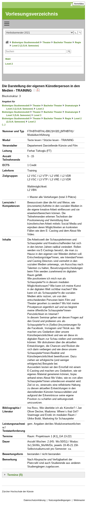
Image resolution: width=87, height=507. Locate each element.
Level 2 (9, 64)
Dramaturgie (71, 105)
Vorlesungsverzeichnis (31, 14)
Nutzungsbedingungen (60, 500)
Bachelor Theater (63, 42)
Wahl (8, 59)
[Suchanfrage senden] (69, 51)
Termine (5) (15, 474)
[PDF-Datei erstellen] (38, 90)
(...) (3, 124)
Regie (78, 42)
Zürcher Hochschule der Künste (18, 491)
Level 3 (37, 115)
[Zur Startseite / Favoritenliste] (7, 42)
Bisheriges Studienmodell (25, 42)
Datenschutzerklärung (35, 500)
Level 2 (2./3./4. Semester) (25, 45)
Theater (46, 42)
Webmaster (79, 500)
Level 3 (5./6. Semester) (18, 115)
